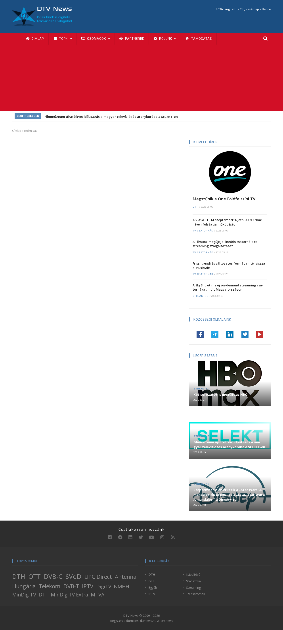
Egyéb (152, 587)
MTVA (97, 594)
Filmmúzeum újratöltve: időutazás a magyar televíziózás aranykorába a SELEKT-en (111, 116)
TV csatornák (203, 230)
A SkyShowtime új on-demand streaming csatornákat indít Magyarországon (228, 287)
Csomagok (96, 38)
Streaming (200, 296)
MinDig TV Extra (69, 594)
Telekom (49, 586)
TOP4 (63, 38)
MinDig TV (24, 594)
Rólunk (165, 38)
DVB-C (53, 576)
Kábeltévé (193, 574)
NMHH (121, 586)
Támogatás (201, 38)
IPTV (87, 586)
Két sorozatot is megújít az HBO (220, 394)
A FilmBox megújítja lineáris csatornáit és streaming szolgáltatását (225, 244)
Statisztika (193, 581)
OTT (34, 576)
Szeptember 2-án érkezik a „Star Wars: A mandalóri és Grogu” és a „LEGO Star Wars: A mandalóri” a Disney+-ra (229, 494)
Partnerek (134, 38)
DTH (18, 576)
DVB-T (71, 586)
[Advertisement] (141, 78)
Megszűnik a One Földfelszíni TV (224, 198)
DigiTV (103, 586)
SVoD (73, 576)
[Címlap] (42, 16)
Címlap (37, 38)
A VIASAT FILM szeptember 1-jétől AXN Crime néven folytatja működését (227, 222)
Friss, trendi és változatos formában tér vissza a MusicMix (229, 265)
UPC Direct (98, 576)
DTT (195, 206)
